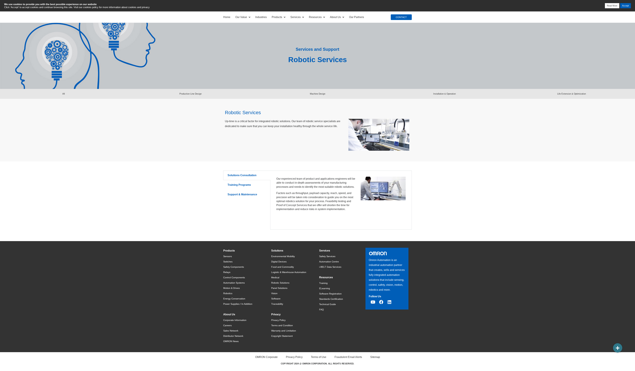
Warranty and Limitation (283, 330)
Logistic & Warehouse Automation (288, 272)
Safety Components (233, 267)
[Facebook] (381, 302)
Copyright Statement (282, 336)
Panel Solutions (279, 288)
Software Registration (330, 293)
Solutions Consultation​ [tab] (242, 175)
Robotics (227, 293)
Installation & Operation (444, 94)
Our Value (241, 17)
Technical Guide (327, 304)
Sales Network (230, 330)
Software (275, 298)
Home (226, 17)
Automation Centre (329, 261)
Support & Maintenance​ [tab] (242, 194)
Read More (612, 5)
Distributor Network (233, 336)
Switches (228, 261)
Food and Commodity (282, 267)
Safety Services (327, 256)
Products (277, 17)
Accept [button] (625, 5)
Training (323, 283)
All (63, 94)
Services (295, 17)
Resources (315, 17)
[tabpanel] (341, 200)
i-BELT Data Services (330, 267)
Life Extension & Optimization (571, 94)
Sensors (227, 256)
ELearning (324, 288)
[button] (617, 347)
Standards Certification (331, 299)
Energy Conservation (234, 298)
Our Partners (356, 17)
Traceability (277, 304)
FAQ (321, 309)
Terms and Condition (282, 325)
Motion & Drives (231, 288)
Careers (227, 325)
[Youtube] (373, 302)
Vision (274, 293)
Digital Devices (279, 261)
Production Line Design (190, 94)
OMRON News (231, 341)
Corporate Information (234, 320)
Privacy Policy (278, 320)
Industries (261, 17)
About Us (335, 17)
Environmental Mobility (283, 256)
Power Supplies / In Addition (237, 304)
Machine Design (317, 94)
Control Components (234, 277)
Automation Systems (234, 282)
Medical (275, 277)
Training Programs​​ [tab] (239, 184)
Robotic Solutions (280, 282)
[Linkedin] (389, 302)
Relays (226, 272)
